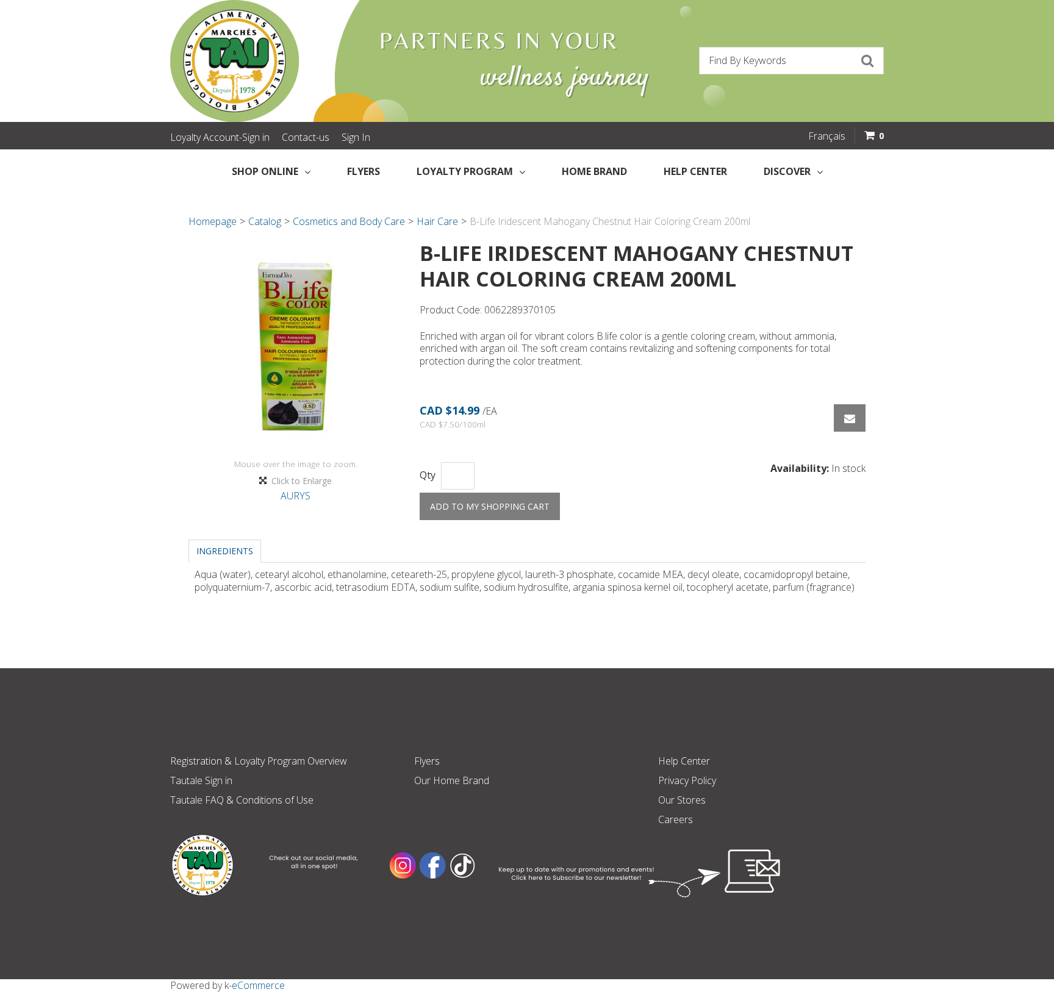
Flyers (363, 171)
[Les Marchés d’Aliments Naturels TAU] (344, 61)
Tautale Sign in (201, 780)
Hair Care (437, 221)
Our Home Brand (451, 780)
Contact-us (305, 137)
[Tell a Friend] (850, 418)
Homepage (212, 221)
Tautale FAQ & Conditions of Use (242, 800)
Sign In (356, 137)
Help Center (695, 171)
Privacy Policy (687, 780)
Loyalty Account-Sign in (220, 137)
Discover (787, 171)
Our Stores (682, 800)
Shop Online (265, 171)
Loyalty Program (465, 171)
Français (826, 136)
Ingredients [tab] (224, 551)
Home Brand (594, 171)
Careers (675, 819)
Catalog (264, 221)
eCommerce (258, 985)
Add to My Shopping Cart (490, 506)
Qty (428, 475)
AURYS (295, 495)
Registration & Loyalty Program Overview (258, 761)
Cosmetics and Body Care (349, 221)
